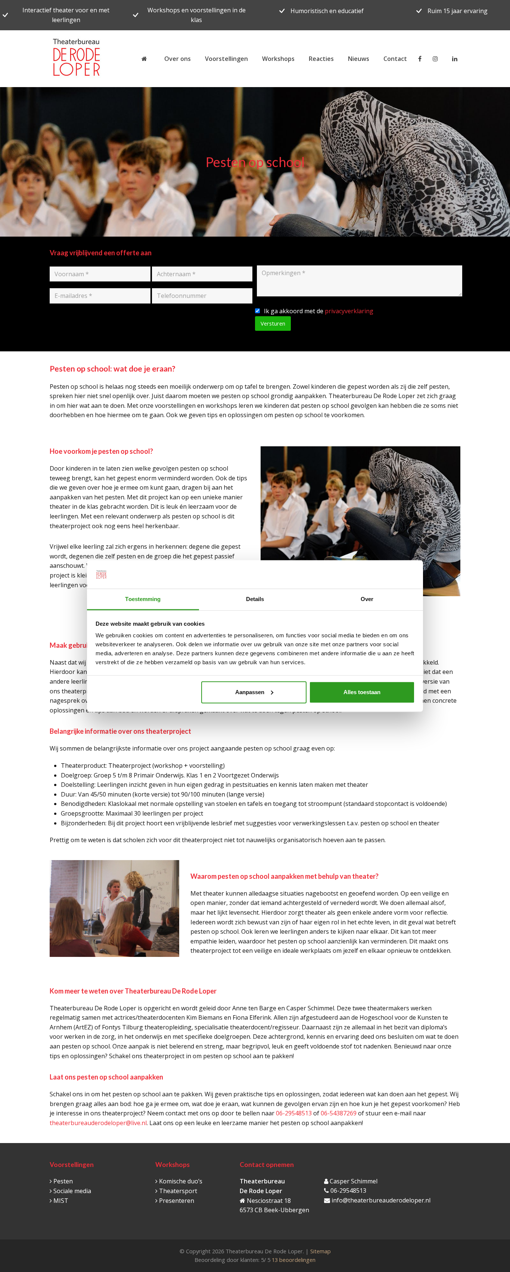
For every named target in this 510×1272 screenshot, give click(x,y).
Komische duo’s (180, 1181)
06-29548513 (294, 1113)
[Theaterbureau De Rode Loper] (146, 58)
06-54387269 (339, 1113)
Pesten (63, 1181)
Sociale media (72, 1191)
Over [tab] (367, 599)
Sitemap (320, 1251)
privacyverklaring (349, 311)
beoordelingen (292, 1259)
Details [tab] (255, 599)
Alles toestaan (361, 692)
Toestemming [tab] (143, 599)
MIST (60, 1200)
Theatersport (178, 1191)
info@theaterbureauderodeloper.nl (381, 1200)
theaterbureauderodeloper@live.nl (98, 1123)
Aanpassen (249, 692)
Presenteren (176, 1200)
